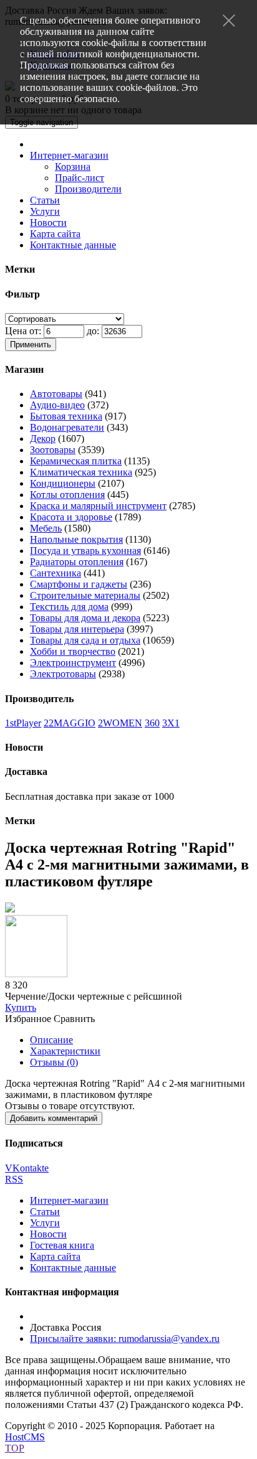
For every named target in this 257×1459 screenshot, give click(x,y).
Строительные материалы (85, 595)
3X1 (171, 723)
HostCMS (25, 1437)
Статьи (45, 200)
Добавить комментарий (53, 1118)
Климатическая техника (81, 472)
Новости (48, 222)
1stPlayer (23, 723)
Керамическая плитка (76, 461)
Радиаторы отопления (77, 561)
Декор (43, 438)
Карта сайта (55, 233)
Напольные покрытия (76, 539)
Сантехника (55, 573)
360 (152, 723)
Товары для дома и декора (85, 617)
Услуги (45, 211)
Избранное (28, 1018)
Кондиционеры (62, 483)
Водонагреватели (67, 427)
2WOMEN (120, 723)
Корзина (72, 166)
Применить (30, 344)
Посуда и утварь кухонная (85, 550)
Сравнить (74, 1018)
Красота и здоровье (71, 517)
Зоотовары (52, 449)
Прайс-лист (79, 177)
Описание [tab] (51, 1039)
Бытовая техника (66, 416)
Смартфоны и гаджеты (78, 584)
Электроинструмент (73, 662)
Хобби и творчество (72, 651)
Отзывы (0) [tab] (54, 1062)
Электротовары (63, 674)
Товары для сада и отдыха (85, 640)
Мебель (46, 528)
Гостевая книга (62, 1245)
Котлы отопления (67, 494)
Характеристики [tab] (65, 1051)
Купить (20, 1007)
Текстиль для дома (69, 606)
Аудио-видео (57, 405)
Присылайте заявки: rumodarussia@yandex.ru (125, 1338)
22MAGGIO (69, 723)
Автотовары (56, 393)
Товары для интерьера (77, 629)
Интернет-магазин (69, 155)
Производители (88, 189)
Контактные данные (73, 245)
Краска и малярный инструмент (98, 505)
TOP (14, 1448)
